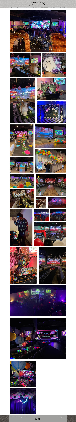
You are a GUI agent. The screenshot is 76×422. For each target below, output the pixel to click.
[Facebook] (36, 419)
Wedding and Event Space (32, 5)
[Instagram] (39, 419)
